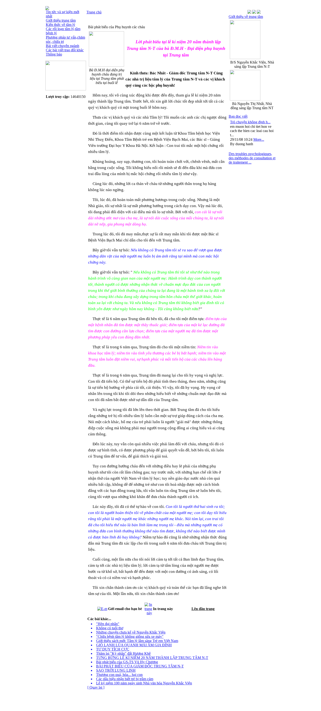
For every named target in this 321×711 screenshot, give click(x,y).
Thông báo (54, 54)
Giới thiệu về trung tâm (246, 17)
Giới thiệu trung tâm (61, 20)
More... (258, 139)
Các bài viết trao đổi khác (65, 50)
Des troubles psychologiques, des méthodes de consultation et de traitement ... (252, 158)
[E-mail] (102, 608)
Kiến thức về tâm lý (60, 25)
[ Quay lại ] (95, 687)
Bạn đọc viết (238, 116)
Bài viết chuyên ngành (62, 46)
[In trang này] (148, 608)
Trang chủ (94, 12)
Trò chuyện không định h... (250, 122)
